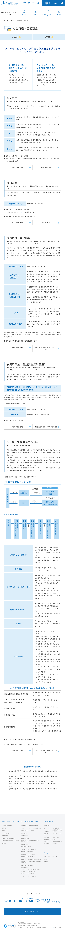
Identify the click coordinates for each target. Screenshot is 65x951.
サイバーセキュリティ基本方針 (28, 876)
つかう (59, 14)
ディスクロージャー (6, 833)
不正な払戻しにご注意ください (51, 837)
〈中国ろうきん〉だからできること (9, 13)
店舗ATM (39, 3)
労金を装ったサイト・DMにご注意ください (53, 834)
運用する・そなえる (47, 15)
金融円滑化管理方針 (26, 846)
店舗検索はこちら (29, 212)
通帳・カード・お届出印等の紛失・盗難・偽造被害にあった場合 (53, 842)
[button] (10, 926)
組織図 (3, 830)
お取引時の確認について (27, 851)
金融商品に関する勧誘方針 (27, 830)
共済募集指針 (24, 833)
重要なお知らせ (48, 825)
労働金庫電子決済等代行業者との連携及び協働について (31, 862)
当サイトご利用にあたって (50, 857)
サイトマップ (57, 927)
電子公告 (46, 862)
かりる (24, 14)
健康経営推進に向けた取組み (9, 838)
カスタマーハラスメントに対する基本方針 (31, 828)
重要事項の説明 (25, 838)
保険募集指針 (24, 835)
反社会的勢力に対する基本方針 (28, 849)
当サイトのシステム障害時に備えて (52, 828)
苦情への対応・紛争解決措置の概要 (29, 825)
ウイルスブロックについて (27, 873)
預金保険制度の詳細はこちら (16, 403)
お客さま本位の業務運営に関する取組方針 (31, 859)
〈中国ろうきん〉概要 (7, 825)
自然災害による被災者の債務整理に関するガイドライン (31, 840)
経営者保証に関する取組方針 (28, 865)
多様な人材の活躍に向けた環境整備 (10, 840)
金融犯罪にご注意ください (50, 840)
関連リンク (46, 859)
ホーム (6, 20)
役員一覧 (4, 828)
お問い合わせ (28, 3)
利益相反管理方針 (25, 844)
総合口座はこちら (14, 212)
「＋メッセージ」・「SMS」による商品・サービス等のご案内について (31, 870)
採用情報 (4, 843)
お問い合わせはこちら (32, 911)
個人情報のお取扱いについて (28, 854)
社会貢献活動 (5, 835)
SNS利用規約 (24, 868)
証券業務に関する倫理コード (28, 857)
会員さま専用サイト (47, 3)
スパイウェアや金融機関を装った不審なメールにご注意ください (53, 830)
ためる (36, 14)
